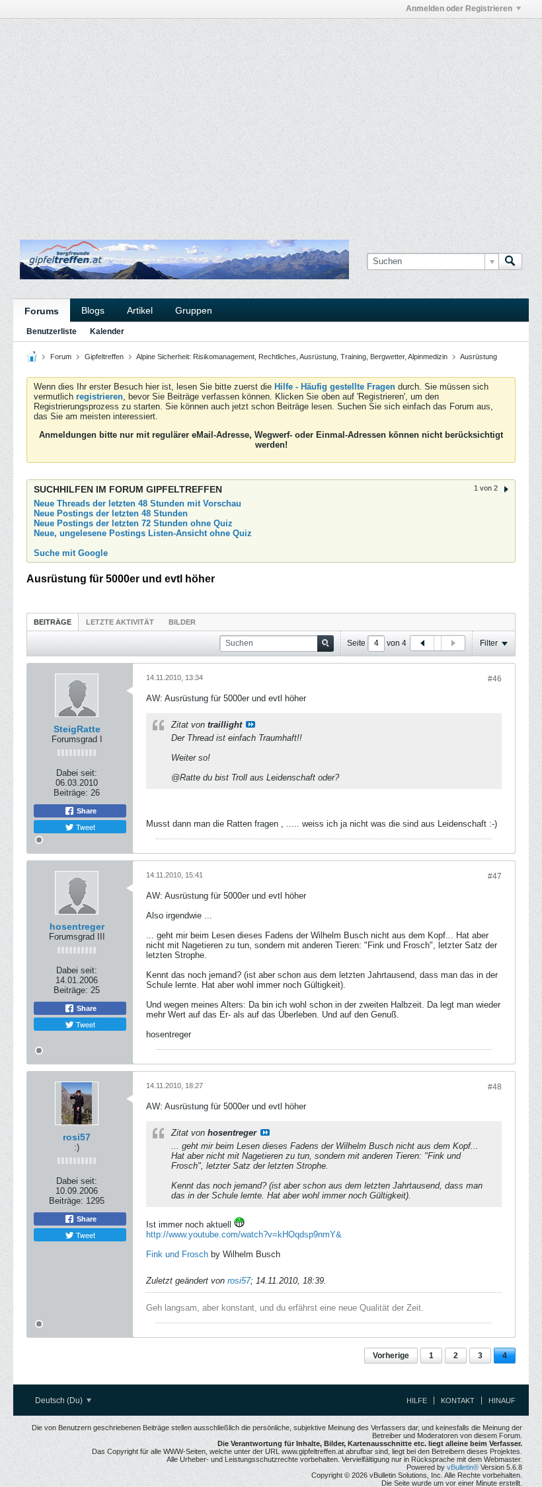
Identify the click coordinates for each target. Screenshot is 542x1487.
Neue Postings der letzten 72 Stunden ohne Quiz (133, 523)
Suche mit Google (71, 553)
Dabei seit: (76, 773)
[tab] (52, 622)
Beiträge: (71, 793)
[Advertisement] (168, 48)
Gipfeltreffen (104, 357)
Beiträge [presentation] (52, 622)
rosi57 (77, 1137)
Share (86, 811)
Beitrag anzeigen (250, 724)
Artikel (140, 310)
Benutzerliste (51, 331)
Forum (60, 357)
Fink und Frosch (177, 1254)
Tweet (84, 826)
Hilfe (416, 1400)
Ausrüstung (478, 357)
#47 (495, 876)
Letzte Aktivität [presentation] (120, 622)
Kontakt (458, 1400)
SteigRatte (77, 729)
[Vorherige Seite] (422, 643)
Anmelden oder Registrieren (459, 8)
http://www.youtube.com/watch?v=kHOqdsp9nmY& (244, 1234)
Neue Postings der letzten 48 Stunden (111, 513)
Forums (41, 311)
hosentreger (77, 926)
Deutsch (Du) (60, 1400)
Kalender (107, 331)
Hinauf (502, 1400)
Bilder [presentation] (182, 622)
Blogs (92, 310)
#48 (495, 1086)
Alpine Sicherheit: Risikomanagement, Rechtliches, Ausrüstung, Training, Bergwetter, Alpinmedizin (291, 357)
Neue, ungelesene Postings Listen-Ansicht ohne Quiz (143, 533)
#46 (495, 678)
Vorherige (391, 1355)
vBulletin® (463, 1467)
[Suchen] (510, 261)
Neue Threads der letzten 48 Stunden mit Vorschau (137, 503)
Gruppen (193, 310)
